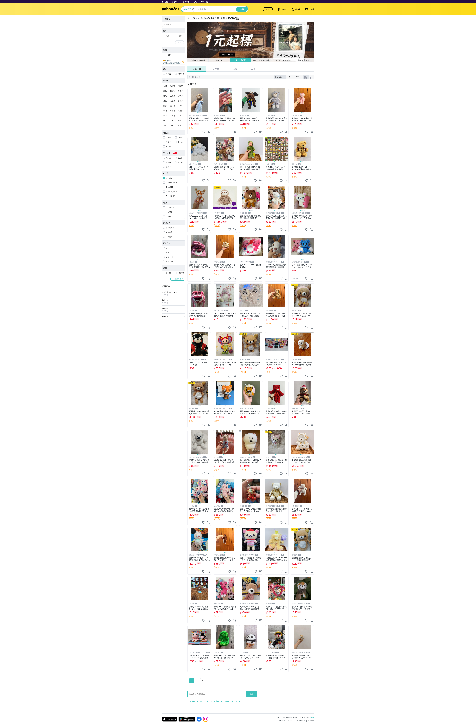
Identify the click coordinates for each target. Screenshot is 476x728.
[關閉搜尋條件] (192, 9)
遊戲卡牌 (219, 60)
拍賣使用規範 (300, 720)
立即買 (215, 68)
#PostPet (191, 701)
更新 (312, 717)
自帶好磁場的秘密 (198, 60)
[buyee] (173, 62)
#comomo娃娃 (203, 701)
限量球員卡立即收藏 (261, 60)
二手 (253, 68)
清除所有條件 (178, 278)
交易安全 (311, 720)
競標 (234, 68)
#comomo (225, 701)
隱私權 (290, 720)
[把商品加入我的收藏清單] (203, 131)
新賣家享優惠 (303, 60)
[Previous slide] (189, 100)
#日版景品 (215, 701)
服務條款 (281, 720)
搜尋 (251, 694)
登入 (267, 9)
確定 (179, 42)
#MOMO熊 (235, 701)
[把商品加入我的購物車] (208, 131)
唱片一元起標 (240, 60)
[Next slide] (209, 100)
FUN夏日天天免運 (282, 60)
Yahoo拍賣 (171, 9)
